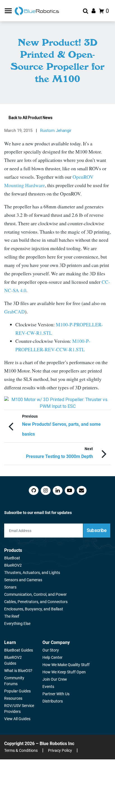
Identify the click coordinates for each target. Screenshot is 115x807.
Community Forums (14, 681)
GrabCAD (14, 311)
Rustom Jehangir (55, 130)
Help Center (52, 657)
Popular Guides (17, 691)
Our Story (50, 650)
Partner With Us (56, 694)
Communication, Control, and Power (35, 594)
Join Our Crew (54, 679)
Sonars (10, 587)
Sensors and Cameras (23, 580)
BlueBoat (12, 558)
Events (48, 686)
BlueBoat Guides (18, 650)
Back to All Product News (30, 117)
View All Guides (17, 719)
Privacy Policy (60, 750)
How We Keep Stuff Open (64, 672)
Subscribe (97, 530)
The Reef (11, 616)
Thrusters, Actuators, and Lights (32, 572)
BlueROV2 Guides (13, 660)
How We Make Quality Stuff (66, 664)
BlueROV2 (13, 565)
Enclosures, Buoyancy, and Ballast (33, 609)
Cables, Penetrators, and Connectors (36, 601)
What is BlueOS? (18, 670)
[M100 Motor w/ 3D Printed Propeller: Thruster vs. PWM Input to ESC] (57, 403)
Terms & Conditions (21, 750)
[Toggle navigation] (8, 11)
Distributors (52, 701)
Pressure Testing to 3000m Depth (59, 456)
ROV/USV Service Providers (19, 708)
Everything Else (17, 623)
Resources (13, 698)
